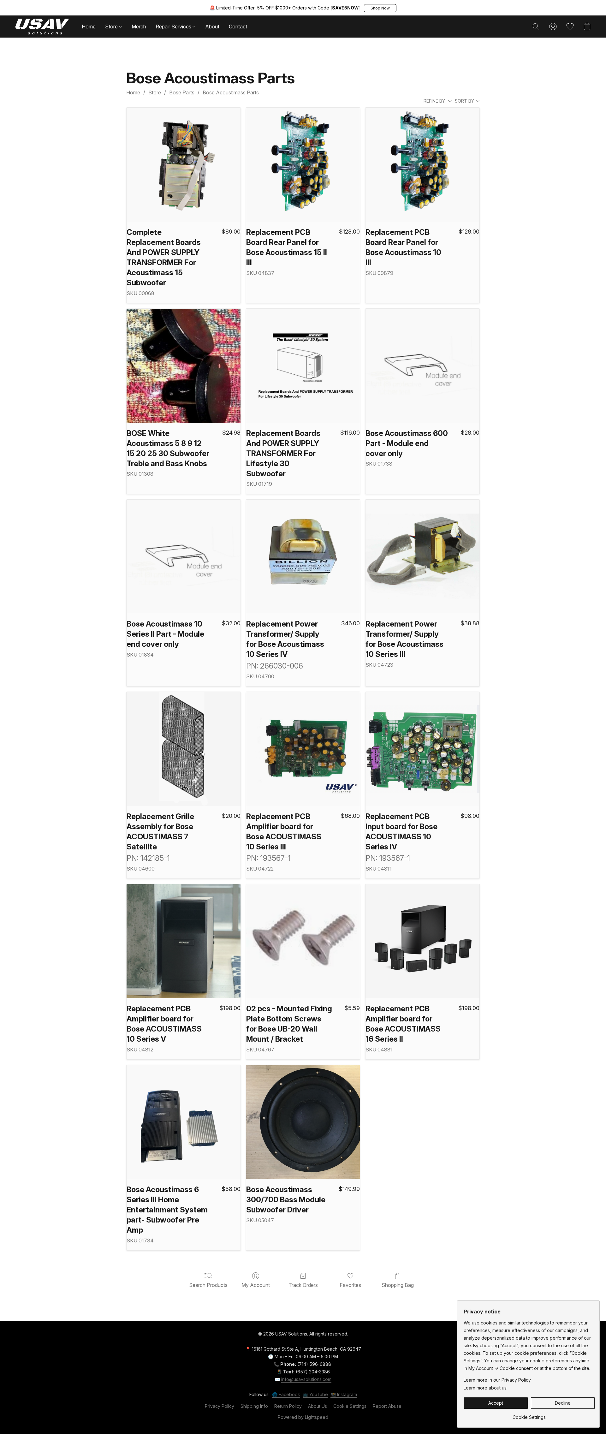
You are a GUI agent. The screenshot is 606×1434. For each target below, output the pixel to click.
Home (89, 26)
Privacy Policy (219, 1406)
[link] (529, 1415)
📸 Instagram (343, 1394)
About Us (317, 1406)
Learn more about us (485, 1387)
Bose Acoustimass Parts (231, 92)
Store (112, 26)
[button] (380, 8)
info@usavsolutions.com (306, 1379)
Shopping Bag (398, 1285)
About (212, 26)
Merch (139, 26)
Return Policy (288, 1406)
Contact (238, 26)
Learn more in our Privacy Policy (497, 1380)
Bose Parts (181, 92)
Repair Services (174, 26)
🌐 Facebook (286, 1394)
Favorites (350, 1285)
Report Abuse (387, 1406)
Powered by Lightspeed (303, 1417)
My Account (255, 1285)
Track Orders (303, 1285)
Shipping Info (254, 1406)
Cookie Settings (349, 1406)
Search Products (208, 1285)
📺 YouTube (315, 1394)
